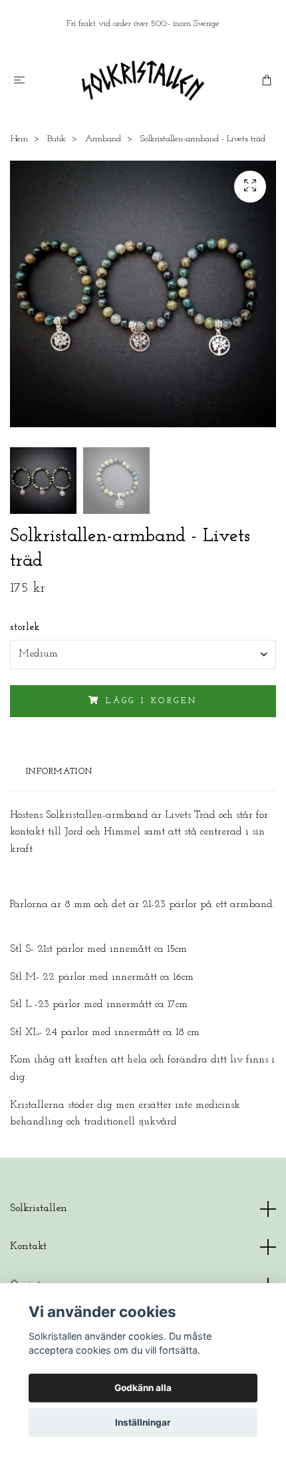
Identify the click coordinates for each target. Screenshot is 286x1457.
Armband (103, 139)
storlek (24, 627)
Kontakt (28, 1246)
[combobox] (143, 654)
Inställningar (143, 1422)
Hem (19, 139)
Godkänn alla (143, 1387)
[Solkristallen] (143, 80)
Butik (56, 139)
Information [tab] (59, 771)
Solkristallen (38, 1208)
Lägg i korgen (152, 701)
